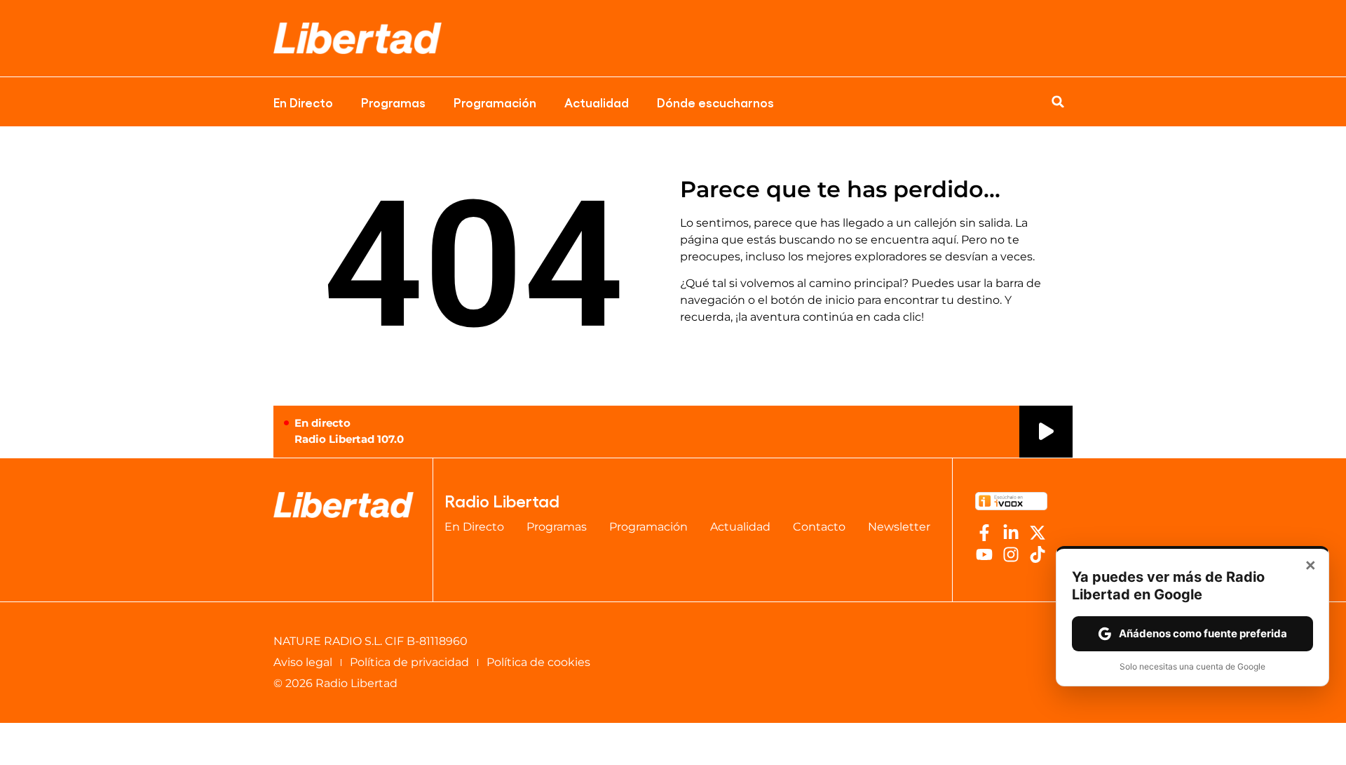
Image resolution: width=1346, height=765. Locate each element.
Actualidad (596, 101)
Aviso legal (302, 662)
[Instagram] (1010, 554)
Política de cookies (538, 662)
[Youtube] (984, 554)
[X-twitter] (1037, 532)
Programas (393, 101)
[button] (1058, 102)
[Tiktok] (1037, 554)
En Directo (303, 101)
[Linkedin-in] (1010, 532)
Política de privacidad (409, 662)
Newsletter (899, 526)
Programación (495, 101)
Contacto (819, 526)
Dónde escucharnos (715, 101)
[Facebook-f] (984, 532)
